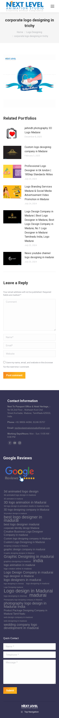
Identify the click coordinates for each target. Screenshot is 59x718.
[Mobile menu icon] (52, 6)
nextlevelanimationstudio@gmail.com (32, 428)
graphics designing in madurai (17, 561)
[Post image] (12, 133)
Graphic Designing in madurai (29, 556)
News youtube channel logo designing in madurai (39, 255)
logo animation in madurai (19, 565)
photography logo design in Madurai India (25, 605)
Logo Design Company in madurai (28, 572)
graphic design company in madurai (24, 549)
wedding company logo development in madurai (21, 626)
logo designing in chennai (14, 584)
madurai (37, 595)
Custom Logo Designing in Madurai (24, 542)
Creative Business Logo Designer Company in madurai (23, 533)
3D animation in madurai (13, 499)
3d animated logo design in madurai (20, 495)
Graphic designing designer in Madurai (19, 553)
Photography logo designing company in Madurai (23, 600)
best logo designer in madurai (23, 518)
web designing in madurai (15, 621)
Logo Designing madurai (13, 587)
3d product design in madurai (15, 513)
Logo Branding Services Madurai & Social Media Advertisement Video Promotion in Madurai (38, 193)
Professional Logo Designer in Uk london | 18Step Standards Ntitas (39, 170)
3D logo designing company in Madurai (26, 509)
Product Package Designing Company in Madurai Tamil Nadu (25, 612)
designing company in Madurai (16, 546)
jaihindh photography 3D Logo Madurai (38, 130)
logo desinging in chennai (15, 596)
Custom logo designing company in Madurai (38, 149)
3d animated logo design (21, 491)
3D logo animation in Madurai (25, 502)
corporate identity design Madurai (21, 528)
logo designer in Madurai (19, 576)
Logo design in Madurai (28, 590)
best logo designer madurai (21, 524)
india (38, 560)
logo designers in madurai (22, 579)
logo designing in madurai (37, 583)
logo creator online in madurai (18, 568)
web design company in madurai (18, 617)
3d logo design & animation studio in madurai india (26, 506)
